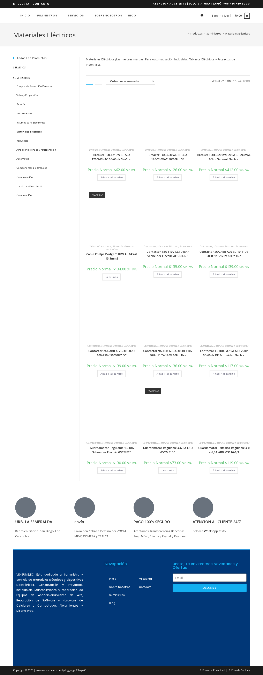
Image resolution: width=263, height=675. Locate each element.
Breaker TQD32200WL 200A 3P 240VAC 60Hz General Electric (223, 157)
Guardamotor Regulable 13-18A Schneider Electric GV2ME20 (112, 450)
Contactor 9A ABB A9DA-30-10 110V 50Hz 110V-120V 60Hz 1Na (168, 353)
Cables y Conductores (100, 246)
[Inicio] (185, 33)
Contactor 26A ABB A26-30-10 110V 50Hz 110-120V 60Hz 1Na (224, 254)
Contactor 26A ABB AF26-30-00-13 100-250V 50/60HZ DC (111, 353)
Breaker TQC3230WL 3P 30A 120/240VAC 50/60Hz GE (168, 157)
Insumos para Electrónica (30, 122)
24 (239, 81)
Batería (20, 104)
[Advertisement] (210, 625)
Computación (24, 195)
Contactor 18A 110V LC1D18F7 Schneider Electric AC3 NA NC (168, 254)
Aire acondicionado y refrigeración (36, 149)
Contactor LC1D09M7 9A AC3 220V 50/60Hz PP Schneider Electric (224, 353)
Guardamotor (93, 442)
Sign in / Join (220, 15)
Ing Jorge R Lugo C (75, 670)
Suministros (128, 149)
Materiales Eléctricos (237, 33)
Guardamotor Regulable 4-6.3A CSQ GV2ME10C (168, 450)
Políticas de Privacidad (212, 670)
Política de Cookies (239, 670)
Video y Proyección (27, 95)
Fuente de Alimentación (29, 186)
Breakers (93, 149)
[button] (125, 95)
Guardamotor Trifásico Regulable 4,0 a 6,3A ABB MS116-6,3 (224, 450)
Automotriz (22, 158)
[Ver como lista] (98, 81)
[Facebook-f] (46, 633)
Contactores (149, 246)
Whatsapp (211, 531)
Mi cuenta (21, 4)
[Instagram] (34, 633)
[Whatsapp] (21, 633)
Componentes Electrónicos (31, 168)
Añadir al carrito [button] (111, 177)
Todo (246, 81)
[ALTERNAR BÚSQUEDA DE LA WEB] (143, 15)
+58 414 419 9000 (236, 3)
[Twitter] (58, 633)
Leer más (111, 277)
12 (234, 81)
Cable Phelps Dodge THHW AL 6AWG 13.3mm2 (111, 256)
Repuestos (22, 140)
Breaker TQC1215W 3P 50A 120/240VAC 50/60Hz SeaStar (112, 157)
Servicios (19, 67)
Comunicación (24, 177)
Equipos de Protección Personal (34, 86)
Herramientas (24, 113)
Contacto (40, 4)
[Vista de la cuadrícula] (89, 81)
